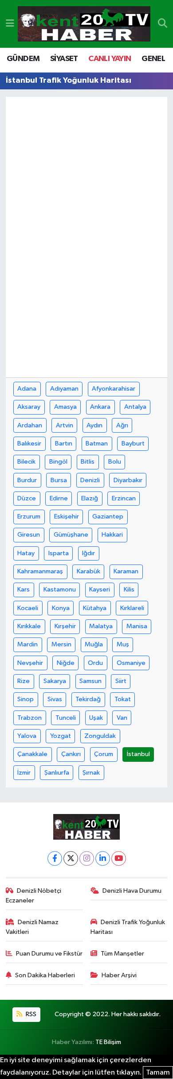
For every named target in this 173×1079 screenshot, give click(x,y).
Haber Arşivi (119, 975)
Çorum (103, 754)
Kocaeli (27, 608)
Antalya (135, 406)
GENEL (153, 59)
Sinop (25, 699)
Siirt (120, 681)
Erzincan (124, 498)
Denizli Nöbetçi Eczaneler (34, 895)
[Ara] (162, 24)
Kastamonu (59, 589)
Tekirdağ (88, 699)
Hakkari (112, 534)
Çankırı (71, 754)
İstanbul (138, 754)
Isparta (58, 553)
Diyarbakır (128, 480)
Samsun (90, 681)
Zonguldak (100, 736)
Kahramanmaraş (40, 571)
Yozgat (60, 736)
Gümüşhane (71, 534)
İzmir (24, 772)
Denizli (90, 480)
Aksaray (28, 406)
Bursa (59, 480)
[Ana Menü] (10, 23)
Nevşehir (30, 663)
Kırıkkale (29, 626)
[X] (70, 858)
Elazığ (89, 498)
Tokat (122, 699)
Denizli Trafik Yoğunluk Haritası (127, 927)
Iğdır (88, 553)
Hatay (26, 553)
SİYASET (64, 59)
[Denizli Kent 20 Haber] (84, 24)
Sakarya (54, 681)
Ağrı (122, 425)
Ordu (95, 663)
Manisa (136, 626)
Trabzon (29, 717)
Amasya (65, 406)
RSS (30, 1014)
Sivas (54, 699)
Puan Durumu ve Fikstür (49, 953)
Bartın (63, 443)
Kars (23, 589)
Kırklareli (132, 608)
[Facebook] (54, 858)
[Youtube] (118, 858)
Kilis (129, 589)
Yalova (26, 736)
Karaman (126, 571)
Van (122, 717)
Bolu (114, 461)
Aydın (94, 425)
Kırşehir (65, 626)
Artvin (64, 425)
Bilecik (26, 461)
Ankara (100, 406)
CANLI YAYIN (109, 59)
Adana (26, 388)
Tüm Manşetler (122, 953)
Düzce (26, 498)
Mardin (27, 644)
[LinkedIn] (102, 858)
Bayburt (133, 443)
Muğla (94, 644)
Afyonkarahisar (113, 388)
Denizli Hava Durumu (131, 890)
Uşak (96, 717)
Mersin (61, 644)
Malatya (101, 626)
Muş (123, 644)
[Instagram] (86, 858)
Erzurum (28, 516)
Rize (23, 681)
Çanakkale (32, 754)
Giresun (28, 534)
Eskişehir (66, 516)
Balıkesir (29, 443)
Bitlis (87, 461)
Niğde (66, 663)
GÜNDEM (23, 59)
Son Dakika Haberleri (45, 975)
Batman (97, 443)
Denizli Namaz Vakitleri (32, 927)
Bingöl (58, 461)
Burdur (27, 480)
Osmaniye (131, 663)
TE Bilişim (108, 1042)
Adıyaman (64, 388)
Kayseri (99, 589)
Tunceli (65, 717)
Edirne (59, 498)
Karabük (88, 571)
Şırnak (91, 772)
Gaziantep (107, 516)
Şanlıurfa (56, 772)
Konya (61, 608)
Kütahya (94, 608)
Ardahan (29, 425)
